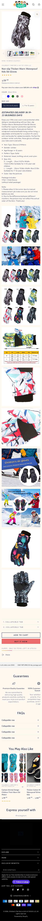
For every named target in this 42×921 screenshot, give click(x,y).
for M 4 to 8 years (10, 106)
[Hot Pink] (22, 96)
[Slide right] (38, 53)
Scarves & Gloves (13, 61)
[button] (33, 4)
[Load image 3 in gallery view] (21, 53)
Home (3, 61)
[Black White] (4, 96)
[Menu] (3, 4)
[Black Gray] (17, 96)
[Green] (13, 96)
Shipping (4, 83)
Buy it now (21, 642)
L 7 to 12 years (28, 106)
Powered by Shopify (21, 916)
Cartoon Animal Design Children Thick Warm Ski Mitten (11, 792)
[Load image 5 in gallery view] (32, 53)
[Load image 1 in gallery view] (9, 53)
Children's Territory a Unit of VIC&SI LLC (16, 65)
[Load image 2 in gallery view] (15, 53)
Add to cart (21, 635)
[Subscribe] (39, 870)
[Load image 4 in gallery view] (26, 53)
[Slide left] (3, 53)
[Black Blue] (8, 96)
